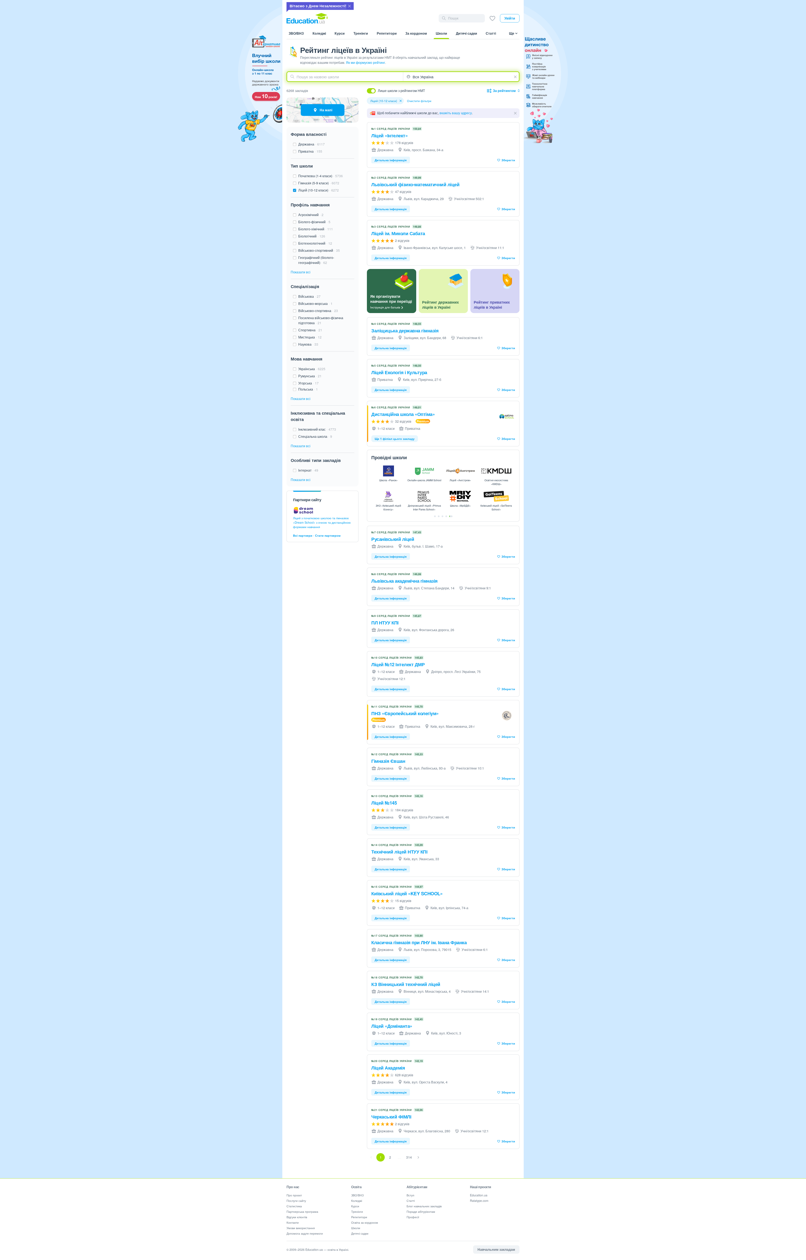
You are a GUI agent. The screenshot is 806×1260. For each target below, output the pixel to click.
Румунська (310, 376)
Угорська (308, 383)
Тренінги (357, 1211)
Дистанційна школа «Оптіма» (403, 414)
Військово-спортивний (319, 250)
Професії (413, 1217)
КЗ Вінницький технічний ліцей (405, 984)
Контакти (293, 1222)
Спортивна (310, 330)
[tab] (435, 516)
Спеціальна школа (315, 436)
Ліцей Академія (388, 1067)
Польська (308, 389)
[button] (515, 113)
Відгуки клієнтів (297, 1217)
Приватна (310, 151)
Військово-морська (315, 303)
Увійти (509, 18)
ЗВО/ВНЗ (357, 1195)
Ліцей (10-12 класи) (318, 190)
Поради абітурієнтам (421, 1211)
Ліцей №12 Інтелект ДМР (398, 664)
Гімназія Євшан (388, 761)
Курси (355, 1206)
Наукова (308, 344)
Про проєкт (294, 1195)
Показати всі (300, 272)
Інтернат (308, 470)
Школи (355, 1228)
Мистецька (310, 337)
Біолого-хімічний (315, 229)
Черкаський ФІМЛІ (391, 1116)
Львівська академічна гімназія (404, 580)
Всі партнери (302, 535)
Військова (309, 296)
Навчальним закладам (496, 1249)
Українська (311, 368)
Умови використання (301, 1228)
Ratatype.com (479, 1200)
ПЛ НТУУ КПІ (385, 622)
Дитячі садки (359, 1233)
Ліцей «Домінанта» (391, 1026)
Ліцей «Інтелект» (389, 135)
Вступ (410, 1195)
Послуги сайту (296, 1200)
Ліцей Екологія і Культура (399, 372)
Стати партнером (327, 535)
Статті (411, 1200)
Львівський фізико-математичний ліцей (415, 184)
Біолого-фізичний (314, 221)
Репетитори (359, 1217)
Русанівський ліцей (392, 539)
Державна (311, 144)
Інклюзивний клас (317, 429)
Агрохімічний (310, 214)
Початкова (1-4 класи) (320, 175)
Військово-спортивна (318, 310)
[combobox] (345, 76)
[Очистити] (515, 76)
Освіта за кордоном (364, 1222)
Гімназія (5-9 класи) (318, 183)
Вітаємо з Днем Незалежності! (318, 6)
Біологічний (311, 236)
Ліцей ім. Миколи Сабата (398, 233)
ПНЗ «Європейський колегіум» (405, 713)
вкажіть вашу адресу (456, 112)
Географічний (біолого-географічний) (316, 260)
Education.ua (478, 1195)
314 (409, 1157)
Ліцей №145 (384, 802)
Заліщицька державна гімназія (404, 330)
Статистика (294, 1206)
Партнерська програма (302, 1211)
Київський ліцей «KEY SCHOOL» (406, 893)
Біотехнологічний (315, 243)
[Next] (418, 1157)
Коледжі (356, 1200)
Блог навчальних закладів (424, 1206)
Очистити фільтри (419, 101)
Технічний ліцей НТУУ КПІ (399, 851)
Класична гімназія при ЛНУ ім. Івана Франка (419, 942)
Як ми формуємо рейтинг (365, 62)
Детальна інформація (391, 160)
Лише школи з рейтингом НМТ (401, 90)
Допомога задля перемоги (305, 1233)
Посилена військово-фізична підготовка (320, 320)
